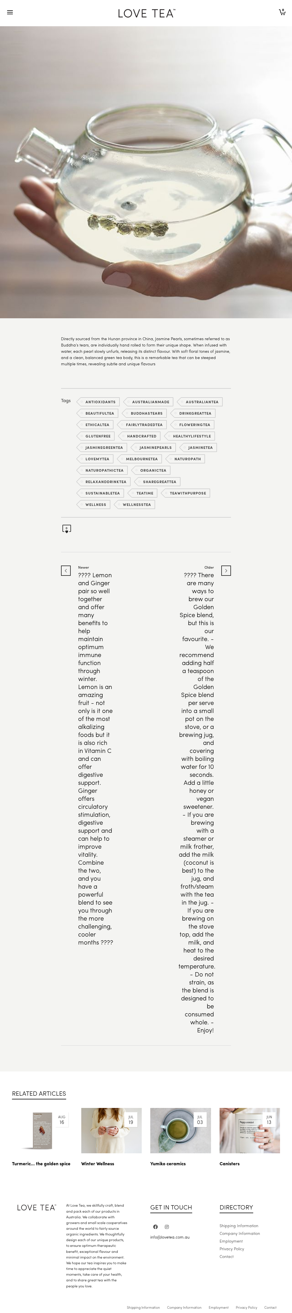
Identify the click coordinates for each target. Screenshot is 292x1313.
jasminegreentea (104, 447)
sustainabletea (103, 493)
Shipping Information (239, 1225)
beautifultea (100, 413)
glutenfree (98, 436)
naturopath (188, 458)
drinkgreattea (195, 413)
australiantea (202, 401)
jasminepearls (156, 447)
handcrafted (142, 436)
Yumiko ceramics (168, 1163)
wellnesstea (137, 504)
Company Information (240, 1233)
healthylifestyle (192, 436)
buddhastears (147, 413)
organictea (153, 470)
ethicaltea (98, 424)
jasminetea (200, 447)
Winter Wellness (97, 1163)
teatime (145, 493)
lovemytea (98, 458)
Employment (231, 1241)
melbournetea (142, 458)
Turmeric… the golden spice (41, 1163)
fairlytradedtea (144, 424)
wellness (96, 504)
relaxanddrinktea (106, 481)
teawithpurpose (188, 493)
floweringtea (194, 424)
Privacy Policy (232, 1248)
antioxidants (101, 401)
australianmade (150, 401)
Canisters (230, 1163)
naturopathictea (105, 470)
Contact (227, 1256)
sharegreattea (160, 481)
